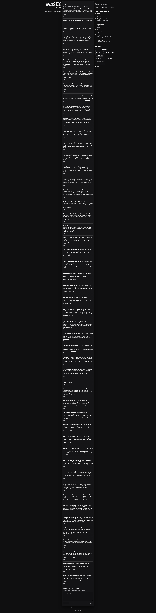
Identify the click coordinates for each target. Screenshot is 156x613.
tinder (104, 49)
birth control (100, 64)
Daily (97, 7)
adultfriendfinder (57, 11)
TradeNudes (100, 24)
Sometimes (104, 7)
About (75, 607)
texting (109, 58)
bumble (106, 52)
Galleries (71, 607)
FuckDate (99, 29)
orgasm (98, 49)
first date (99, 52)
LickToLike (100, 40)
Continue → (66, 14)
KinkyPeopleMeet (102, 19)
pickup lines (100, 55)
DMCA (89, 607)
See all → (97, 66)
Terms (82, 607)
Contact (85, 607)
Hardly (111, 7)
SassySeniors (100, 35)
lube (112, 52)
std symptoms (100, 61)
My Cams (67, 607)
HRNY (98, 13)
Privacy (78, 607)
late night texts (100, 58)
